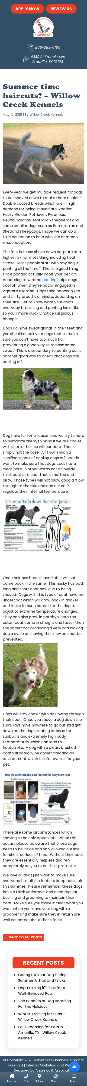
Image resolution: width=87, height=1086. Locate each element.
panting (49, 279)
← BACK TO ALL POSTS (23, 937)
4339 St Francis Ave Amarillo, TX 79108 (47, 59)
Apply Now (27, 9)
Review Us (61, 9)
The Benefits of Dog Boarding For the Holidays (44, 1003)
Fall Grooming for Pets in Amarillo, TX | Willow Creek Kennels (42, 1032)
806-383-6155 (47, 47)
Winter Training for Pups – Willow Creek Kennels (41, 1016)
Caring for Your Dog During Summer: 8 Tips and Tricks (42, 977)
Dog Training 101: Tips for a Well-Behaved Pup (41, 990)
